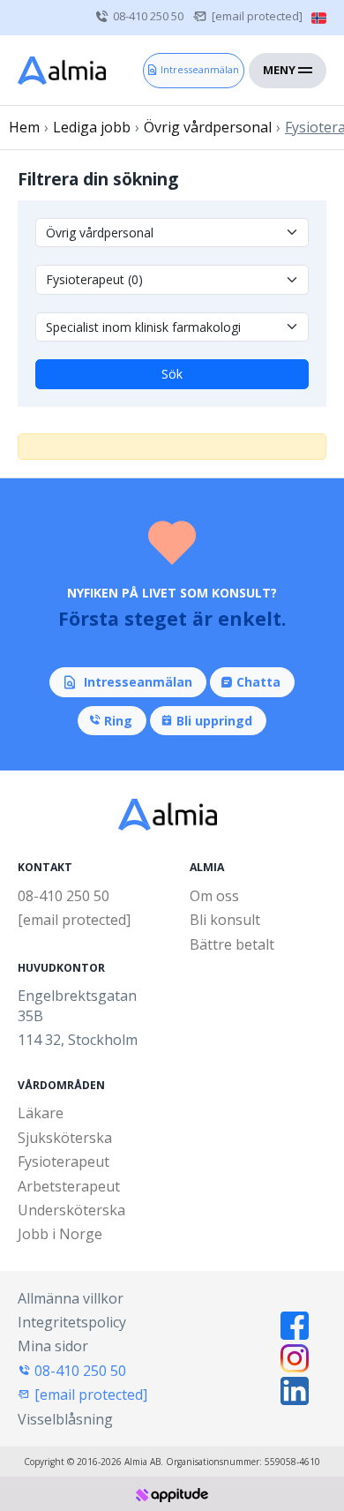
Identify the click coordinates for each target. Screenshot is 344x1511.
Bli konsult (225, 919)
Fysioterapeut (63, 1161)
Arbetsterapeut (69, 1186)
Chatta (258, 681)
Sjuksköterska (65, 1137)
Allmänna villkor (70, 1298)
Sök (172, 373)
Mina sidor (53, 1346)
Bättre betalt (232, 944)
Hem (24, 127)
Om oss (214, 896)
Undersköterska (71, 1210)
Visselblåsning (65, 1419)
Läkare (41, 1113)
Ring (118, 720)
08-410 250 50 (148, 16)
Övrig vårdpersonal (208, 127)
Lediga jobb (92, 127)
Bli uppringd (214, 720)
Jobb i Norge (60, 1234)
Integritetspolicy (72, 1322)
